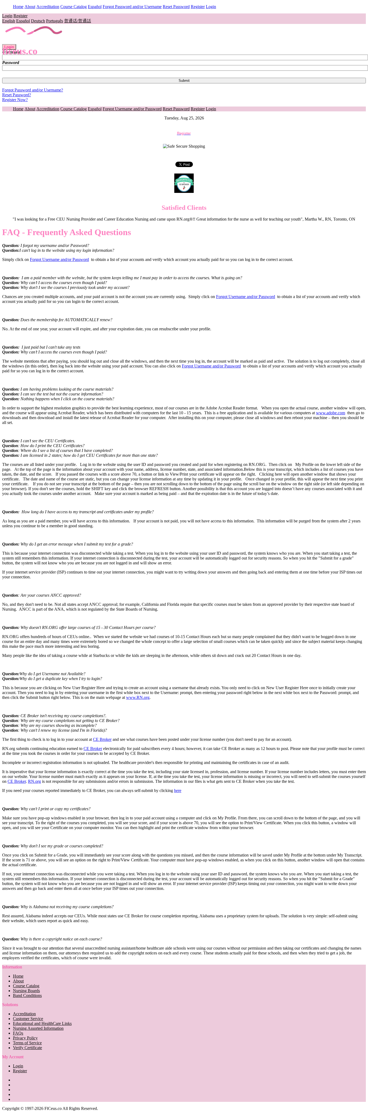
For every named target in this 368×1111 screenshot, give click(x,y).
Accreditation (47, 6)
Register (198, 6)
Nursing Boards (26, 990)
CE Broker (102, 739)
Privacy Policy (25, 1038)
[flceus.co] (34, 41)
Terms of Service (27, 1043)
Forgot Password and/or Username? (32, 90)
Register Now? (15, 99)
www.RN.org (138, 697)
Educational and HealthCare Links (42, 1023)
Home (18, 6)
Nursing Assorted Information (38, 1028)
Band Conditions (27, 995)
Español (95, 6)
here (177, 790)
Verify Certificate (27, 1047)
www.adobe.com (330, 413)
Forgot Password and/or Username (132, 6)
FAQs (18, 1033)
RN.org (34, 781)
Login (211, 6)
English (8, 21)
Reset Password (176, 6)
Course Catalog (73, 6)
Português (54, 21)
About (30, 6)
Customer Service (28, 1018)
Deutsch (38, 21)
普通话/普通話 (77, 21)
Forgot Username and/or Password (132, 109)
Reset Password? (16, 95)
